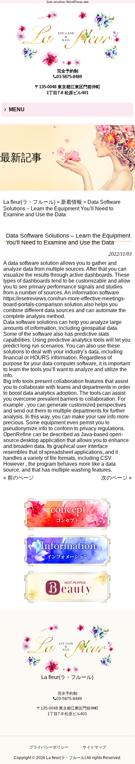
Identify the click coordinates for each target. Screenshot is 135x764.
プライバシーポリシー (48, 747)
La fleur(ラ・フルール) (29, 202)
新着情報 (71, 202)
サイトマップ (94, 747)
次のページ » (116, 477)
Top (129, 758)
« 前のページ (18, 477)
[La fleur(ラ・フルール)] (67, 63)
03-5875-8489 (69, 76)
